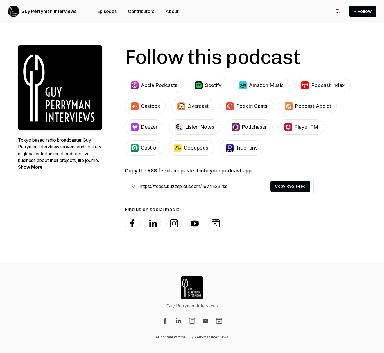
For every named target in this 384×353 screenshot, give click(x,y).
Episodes (107, 11)
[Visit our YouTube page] (205, 321)
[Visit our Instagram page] (192, 321)
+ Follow (363, 11)
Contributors (141, 11)
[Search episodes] (338, 11)
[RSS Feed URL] (133, 186)
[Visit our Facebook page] (165, 321)
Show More (30, 167)
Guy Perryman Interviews (49, 11)
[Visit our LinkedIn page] (178, 321)
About (172, 11)
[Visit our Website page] (219, 321)
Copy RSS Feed (290, 186)
